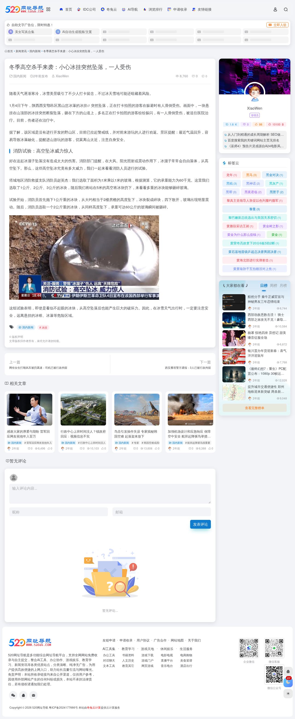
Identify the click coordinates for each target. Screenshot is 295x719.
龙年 (231, 174)
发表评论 (200, 524)
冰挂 (83, 105)
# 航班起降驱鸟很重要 (197, 442)
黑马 (251, 174)
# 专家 (135, 442)
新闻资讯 (21, 51)
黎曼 (254, 209)
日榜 (264, 285)
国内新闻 (35, 51)
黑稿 (231, 183)
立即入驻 (280, 24)
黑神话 (253, 183)
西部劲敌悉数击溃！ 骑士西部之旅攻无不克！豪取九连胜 (267, 319)
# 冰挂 (43, 327)
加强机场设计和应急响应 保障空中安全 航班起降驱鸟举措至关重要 (189, 436)
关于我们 (194, 640)
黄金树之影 (273, 226)
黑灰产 (276, 183)
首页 (10, 51)
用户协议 (143, 640)
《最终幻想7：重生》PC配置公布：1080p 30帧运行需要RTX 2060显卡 (267, 373)
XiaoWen (62, 76)
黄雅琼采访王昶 (240, 226)
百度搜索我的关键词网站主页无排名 (253, 140)
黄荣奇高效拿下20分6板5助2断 (254, 243)
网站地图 (177, 640)
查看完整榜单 (254, 407)
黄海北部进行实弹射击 (254, 260)
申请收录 (126, 640)
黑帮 (231, 191)
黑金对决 (274, 174)
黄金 (276, 234)
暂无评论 (18, 461)
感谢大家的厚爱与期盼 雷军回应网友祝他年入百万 (28, 433)
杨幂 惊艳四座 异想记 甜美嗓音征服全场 (267, 335)
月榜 (283, 285)
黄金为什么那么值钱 (243, 234)
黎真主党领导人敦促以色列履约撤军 (255, 200)
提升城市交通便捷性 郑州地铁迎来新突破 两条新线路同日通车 (266, 391)
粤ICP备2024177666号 (64, 707)
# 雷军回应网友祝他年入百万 (40, 442)
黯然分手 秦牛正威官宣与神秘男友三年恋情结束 (266, 299)
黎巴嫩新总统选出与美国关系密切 (254, 217)
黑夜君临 (253, 191)
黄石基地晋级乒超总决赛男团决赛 (254, 251)
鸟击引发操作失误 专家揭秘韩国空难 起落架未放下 (135, 433)
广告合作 (160, 640)
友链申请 (109, 640)
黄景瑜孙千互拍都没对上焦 (254, 268)
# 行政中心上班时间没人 (92, 442)
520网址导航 (40, 707)
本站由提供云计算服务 (99, 707)
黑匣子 (276, 191)
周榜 (273, 285)
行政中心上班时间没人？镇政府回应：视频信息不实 (83, 433)
